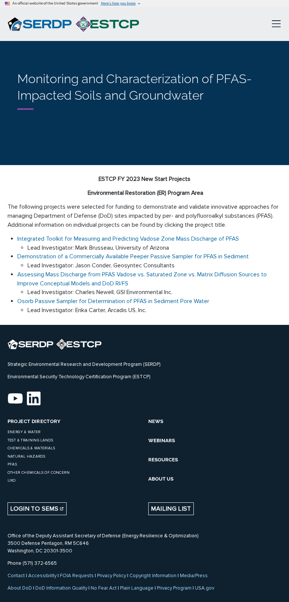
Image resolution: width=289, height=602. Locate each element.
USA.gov (204, 588)
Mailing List (171, 509)
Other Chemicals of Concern (39, 472)
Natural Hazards (26, 456)
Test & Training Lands (30, 440)
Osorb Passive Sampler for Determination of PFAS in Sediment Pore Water (113, 301)
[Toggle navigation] (276, 24)
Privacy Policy (111, 576)
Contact (16, 576)
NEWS (155, 421)
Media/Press (194, 576)
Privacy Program (174, 588)
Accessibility (42, 576)
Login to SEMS (35, 509)
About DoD (20, 588)
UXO (12, 480)
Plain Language (137, 588)
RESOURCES (163, 459)
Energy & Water (24, 432)
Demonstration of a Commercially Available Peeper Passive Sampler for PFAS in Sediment (133, 256)
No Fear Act (104, 588)
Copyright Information (152, 576)
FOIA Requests (77, 576)
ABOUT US (160, 479)
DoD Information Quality (61, 588)
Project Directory (34, 421)
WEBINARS (161, 440)
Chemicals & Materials (31, 448)
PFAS (12, 464)
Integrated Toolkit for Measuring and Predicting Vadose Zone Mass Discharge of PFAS (128, 239)
